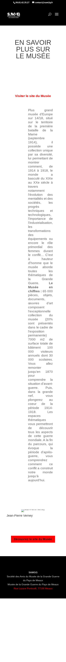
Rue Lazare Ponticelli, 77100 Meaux (33, 588)
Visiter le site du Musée (33, 96)
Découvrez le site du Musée (33, 539)
